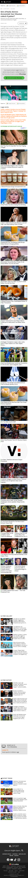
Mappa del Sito (22, 854)
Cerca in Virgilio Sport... (13, 850)
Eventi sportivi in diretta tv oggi (10, 752)
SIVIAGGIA (24, 867)
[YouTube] (11, 860)
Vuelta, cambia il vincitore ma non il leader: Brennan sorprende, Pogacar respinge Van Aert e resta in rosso (13, 111)
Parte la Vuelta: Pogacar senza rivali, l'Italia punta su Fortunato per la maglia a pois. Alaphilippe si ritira (13, 121)
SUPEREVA (19, 868)
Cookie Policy (21, 870)
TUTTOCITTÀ (15, 867)
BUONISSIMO (14, 868)
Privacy (16, 870)
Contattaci (15, 854)
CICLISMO (13, 8)
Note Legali (11, 870)
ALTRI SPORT (6, 8)
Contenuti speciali (6, 854)
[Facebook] (8, 860)
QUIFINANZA (8, 868)
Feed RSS (11, 855)
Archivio (16, 855)
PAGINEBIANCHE (9, 867)
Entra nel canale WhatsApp (15, 78)
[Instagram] (19, 860)
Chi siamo (5, 870)
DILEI (20, 867)
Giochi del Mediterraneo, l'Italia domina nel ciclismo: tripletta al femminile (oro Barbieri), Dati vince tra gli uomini (14, 116)
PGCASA (4, 867)
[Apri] (2, 2)
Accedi (24, 2)
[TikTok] (15, 860)
